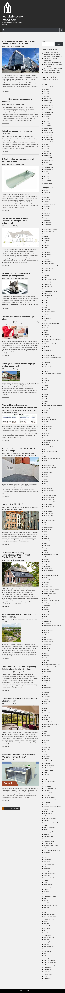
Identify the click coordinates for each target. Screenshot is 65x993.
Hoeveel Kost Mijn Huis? (12, 504)
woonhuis (47, 949)
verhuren (28, 455)
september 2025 (48, 112)
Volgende (16, 808)
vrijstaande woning (50, 896)
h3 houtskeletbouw (50, 419)
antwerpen (17, 453)
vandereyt (47, 852)
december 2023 (48, 160)
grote (45, 415)
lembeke (46, 614)
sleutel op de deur (49, 797)
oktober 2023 (48, 165)
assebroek (47, 238)
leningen (47, 619)
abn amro (47, 213)
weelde (46, 921)
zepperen (47, 972)
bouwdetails (48, 286)
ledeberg (46, 609)
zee (45, 956)
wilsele (46, 933)
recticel (46, 740)
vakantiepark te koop (51, 845)
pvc (45, 733)
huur (12, 455)
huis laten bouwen (50, 467)
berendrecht (48, 254)
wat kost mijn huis (11, 509)
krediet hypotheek (50, 593)
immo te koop (48, 511)
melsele (46, 655)
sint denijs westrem (50, 788)
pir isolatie (47, 713)
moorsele (47, 678)
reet (45, 742)
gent (45, 396)
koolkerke (47, 561)
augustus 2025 (48, 114)
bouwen (46, 289)
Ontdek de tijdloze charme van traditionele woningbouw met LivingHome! (15, 220)
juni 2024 (47, 146)
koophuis (47, 566)
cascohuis (47, 309)
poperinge (47, 717)
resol (45, 752)
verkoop (4, 324)
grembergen (47, 408)
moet (45, 674)
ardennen (47, 234)
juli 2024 (46, 144)
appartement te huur (50, 227)
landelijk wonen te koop (51, 600)
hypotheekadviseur (50, 495)
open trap (47, 701)
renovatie (47, 747)
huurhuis (47, 486)
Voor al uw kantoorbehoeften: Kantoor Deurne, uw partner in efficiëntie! (18, 42)
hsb (45, 456)
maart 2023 (47, 181)
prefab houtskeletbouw (51, 724)
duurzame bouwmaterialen (52, 357)
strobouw (47, 802)
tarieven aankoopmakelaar (52, 807)
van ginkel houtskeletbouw (53, 850)
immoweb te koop (49, 520)
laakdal (46, 596)
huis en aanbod (23, 620)
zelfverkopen (48, 969)
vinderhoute (48, 884)
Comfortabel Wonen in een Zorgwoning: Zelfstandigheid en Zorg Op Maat (19, 668)
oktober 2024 (48, 137)
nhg (45, 685)
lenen (46, 616)
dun (45, 348)
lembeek (46, 612)
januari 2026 (48, 103)
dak (45, 316)
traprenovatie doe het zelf (52, 823)
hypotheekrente (49, 497)
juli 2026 (46, 89)
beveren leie (48, 261)
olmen (46, 694)
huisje (46, 477)
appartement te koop (50, 229)
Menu (4, 30)
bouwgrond (47, 293)
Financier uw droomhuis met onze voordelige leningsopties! (16, 274)
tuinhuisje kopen (49, 827)
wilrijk (46, 930)
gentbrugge (47, 399)
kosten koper (32, 410)
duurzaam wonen (49, 355)
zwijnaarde (47, 981)
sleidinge (47, 795)
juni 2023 (47, 174)
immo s (46, 509)
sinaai (46, 779)
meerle (46, 653)
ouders (46, 706)
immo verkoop (48, 513)
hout (45, 449)
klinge (46, 557)
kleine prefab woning (51, 554)
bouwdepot (47, 284)
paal (45, 708)
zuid (45, 976)
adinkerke (47, 220)
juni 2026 (47, 91)
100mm (46, 190)
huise (45, 474)
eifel (45, 364)
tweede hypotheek (49, 832)
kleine (46, 552)
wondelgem (47, 935)
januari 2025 (48, 130)
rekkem (46, 745)
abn (45, 211)
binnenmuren (48, 268)
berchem (46, 250)
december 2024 (48, 133)
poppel (46, 719)
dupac (46, 353)
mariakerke (47, 644)
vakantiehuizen (49, 841)
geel (45, 392)
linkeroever (47, 621)
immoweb (47, 518)
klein (45, 550)
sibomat (46, 774)
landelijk (47, 598)
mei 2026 (46, 94)
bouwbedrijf (47, 282)
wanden (46, 910)
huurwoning (48, 488)
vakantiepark (48, 843)
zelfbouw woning (49, 965)
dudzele (46, 346)
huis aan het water (50, 463)
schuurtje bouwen (49, 768)
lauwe (46, 607)
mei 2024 (46, 149)
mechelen (47, 648)
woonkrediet (48, 951)
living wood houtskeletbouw (53, 625)
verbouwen (47, 859)
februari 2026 (48, 100)
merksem (47, 658)
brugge (46, 302)
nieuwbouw (47, 687)
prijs (45, 729)
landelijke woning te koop (52, 603)
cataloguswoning (49, 312)
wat (3, 509)
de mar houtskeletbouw (51, 323)
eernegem (47, 362)
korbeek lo (47, 580)
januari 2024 (48, 158)
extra (45, 383)
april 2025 (47, 123)
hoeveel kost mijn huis (21, 507)
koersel (46, 559)
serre (19, 704)
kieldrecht (47, 541)
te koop (46, 816)
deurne (33, 453)
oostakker (47, 697)
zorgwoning (48, 974)
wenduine (47, 923)
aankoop (47, 202)
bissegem (47, 270)
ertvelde (46, 380)
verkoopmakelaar (49, 873)
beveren (46, 259)
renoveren (47, 749)
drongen (46, 341)
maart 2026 (47, 98)
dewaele (46, 334)
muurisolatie (48, 680)
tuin (45, 825)
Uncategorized (19, 46)
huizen (20, 136)
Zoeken (44, 41)
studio (46, 804)
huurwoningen (28, 136)
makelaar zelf (34, 322)
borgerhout (47, 275)
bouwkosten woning (50, 298)
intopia (46, 525)
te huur (46, 809)
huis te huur (48, 470)
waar (45, 898)
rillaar (46, 754)
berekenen (47, 252)
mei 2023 (46, 176)
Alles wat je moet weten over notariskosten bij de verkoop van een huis (19, 406)
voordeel (46, 889)
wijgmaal (47, 928)
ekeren (46, 371)
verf (45, 866)
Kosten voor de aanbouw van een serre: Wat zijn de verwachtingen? (18, 755)
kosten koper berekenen (51, 589)
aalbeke (46, 197)
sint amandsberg (49, 781)
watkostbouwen (49, 919)
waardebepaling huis (50, 905)
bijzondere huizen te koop (52, 266)
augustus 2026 (48, 87)
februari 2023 (48, 183)
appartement (26, 453)
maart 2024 (47, 153)
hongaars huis (19, 369)
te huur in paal (49, 811)
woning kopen (48, 942)
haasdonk (47, 422)
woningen (47, 944)
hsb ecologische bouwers (52, 458)
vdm (45, 857)
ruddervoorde (48, 761)
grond (46, 410)
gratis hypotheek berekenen (53, 405)
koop (45, 564)
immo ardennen (49, 499)
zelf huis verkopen (19, 324)
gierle (46, 401)
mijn (45, 662)
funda (46, 385)
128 (11, 808)
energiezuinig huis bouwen (53, 373)
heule (45, 431)
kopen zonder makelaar (51, 575)
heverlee (46, 433)
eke (45, 369)
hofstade (46, 444)
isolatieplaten (48, 527)
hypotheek (47, 493)
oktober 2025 (48, 110)
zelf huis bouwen (49, 960)
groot (45, 412)
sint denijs (47, 786)
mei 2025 (46, 121)
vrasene (46, 891)
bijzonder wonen (49, 263)
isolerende (47, 529)
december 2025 (48, 105)
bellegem (47, 245)
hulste (46, 481)
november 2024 (48, 135)
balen (45, 243)
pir (45, 710)
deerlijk (46, 325)
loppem (46, 632)
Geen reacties (7, 46)
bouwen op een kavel (50, 291)
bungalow (47, 305)
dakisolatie (47, 318)
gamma (46, 387)
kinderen (47, 545)
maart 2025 (47, 126)
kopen (46, 573)
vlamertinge (48, 887)
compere (46, 314)
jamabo (46, 532)
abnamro (47, 215)
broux (45, 300)
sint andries (48, 784)
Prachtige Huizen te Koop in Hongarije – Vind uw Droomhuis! (53, 58)
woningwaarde (48, 946)
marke (46, 646)
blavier (46, 273)
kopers (20, 410)
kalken (46, 534)
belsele (46, 247)
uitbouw (46, 834)
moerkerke (47, 671)
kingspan (47, 548)
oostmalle (47, 699)
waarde (46, 901)
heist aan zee (48, 426)
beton (45, 257)
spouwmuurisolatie (50, 800)
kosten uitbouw (49, 591)
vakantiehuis (48, 839)
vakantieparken (49, 848)
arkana (46, 236)
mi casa (46, 660)
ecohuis (46, 360)
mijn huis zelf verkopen (51, 667)
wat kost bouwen (49, 914)
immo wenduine (49, 515)
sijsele (46, 777)
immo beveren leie (50, 502)
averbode (47, 240)
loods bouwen (48, 630)
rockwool (47, 756)
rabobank (47, 735)
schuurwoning (48, 770)
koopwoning (48, 568)
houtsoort (47, 454)
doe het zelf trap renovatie (52, 339)
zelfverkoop (47, 967)
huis (15, 136)
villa (45, 882)
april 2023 (47, 178)
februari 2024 (48, 155)
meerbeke (47, 651)
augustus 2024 (48, 142)
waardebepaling (49, 903)
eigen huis (47, 367)
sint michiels (48, 793)
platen (46, 715)
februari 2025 (48, 128)
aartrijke (46, 208)
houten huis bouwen (50, 451)
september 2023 (48, 167)
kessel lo (47, 538)
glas (15, 704)
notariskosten (6, 412)
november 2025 (48, 107)
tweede (46, 829)
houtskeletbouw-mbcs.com (12, 18)
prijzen (46, 731)
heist (45, 424)
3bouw (46, 195)
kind (45, 543)
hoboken (46, 435)
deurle (46, 330)
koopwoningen (49, 570)
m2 (45, 635)
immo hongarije (49, 506)
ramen (46, 738)
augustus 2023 (48, 169)
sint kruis (47, 790)
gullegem (47, 417)
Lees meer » (5, 91)
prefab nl (47, 726)
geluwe (46, 394)
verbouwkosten (49, 864)
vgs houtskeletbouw (50, 878)
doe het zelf (47, 337)
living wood (48, 623)
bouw (45, 277)
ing (45, 522)
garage (46, 389)
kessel (46, 536)
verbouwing (47, 862)
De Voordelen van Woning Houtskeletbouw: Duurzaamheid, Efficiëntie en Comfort (16, 554)
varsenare (47, 855)
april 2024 (47, 151)
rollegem (47, 758)
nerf (45, 683)
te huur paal (48, 813)
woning (10, 324)
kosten (25, 410)
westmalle (47, 926)
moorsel (46, 676)
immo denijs (48, 504)
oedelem (46, 692)
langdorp (47, 605)
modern (46, 669)
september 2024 (49, 139)
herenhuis (47, 428)
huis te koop (48, 472)
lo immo (46, 628)
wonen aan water (49, 937)
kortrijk (46, 582)
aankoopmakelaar (50, 204)
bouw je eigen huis (50, 279)
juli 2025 (46, 116)
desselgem (47, 328)
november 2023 (48, 162)
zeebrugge (47, 958)
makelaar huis (24, 322)
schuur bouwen (49, 765)
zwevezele (47, 978)
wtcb (45, 953)
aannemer (47, 206)
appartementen (49, 231)
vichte (46, 880)
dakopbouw (47, 321)
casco (45, 307)
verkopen (47, 875)
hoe (45, 438)
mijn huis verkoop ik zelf (52, 664)
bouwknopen (48, 295)
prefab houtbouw (49, 722)
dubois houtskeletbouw (51, 344)
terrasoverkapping (50, 818)
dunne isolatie (48, 350)
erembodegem (48, 376)
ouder (45, 703)
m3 (45, 637)
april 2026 (47, 96)
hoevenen (47, 442)
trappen (46, 820)
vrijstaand (47, 894)
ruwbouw (47, 763)
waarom (46, 907)
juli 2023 (46, 171)
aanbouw (47, 199)
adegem (46, 218)
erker (45, 378)
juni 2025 (47, 119)
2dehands (47, 192)
